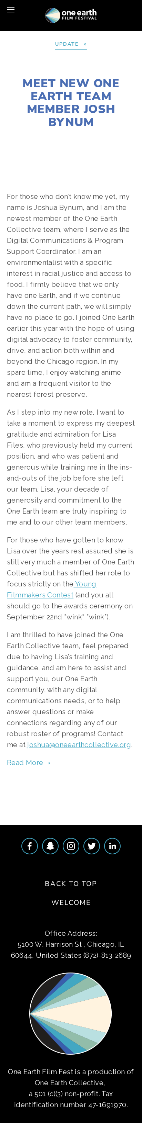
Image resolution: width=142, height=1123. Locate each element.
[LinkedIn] (112, 846)
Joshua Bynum (36, 137)
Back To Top (71, 883)
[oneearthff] (50, 846)
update (103, 792)
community (71, 792)
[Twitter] (91, 846)
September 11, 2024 (71, 67)
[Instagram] (71, 846)
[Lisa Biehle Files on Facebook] (29, 846)
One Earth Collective (69, 1083)
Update (117, 137)
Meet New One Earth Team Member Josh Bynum (70, 102)
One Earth (86, 137)
